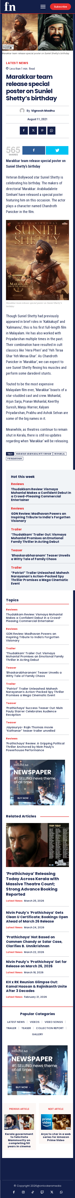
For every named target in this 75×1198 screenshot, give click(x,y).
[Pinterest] (42, 131)
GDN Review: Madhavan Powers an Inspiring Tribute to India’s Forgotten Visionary (40, 517)
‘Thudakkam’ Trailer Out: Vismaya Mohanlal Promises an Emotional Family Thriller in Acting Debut (38, 538)
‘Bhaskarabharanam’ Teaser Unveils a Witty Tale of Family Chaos (40, 557)
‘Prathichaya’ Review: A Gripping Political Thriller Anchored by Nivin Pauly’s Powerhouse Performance (35, 746)
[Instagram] (23, 1192)
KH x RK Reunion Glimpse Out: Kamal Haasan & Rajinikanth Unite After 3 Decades (36, 986)
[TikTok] (33, 1192)
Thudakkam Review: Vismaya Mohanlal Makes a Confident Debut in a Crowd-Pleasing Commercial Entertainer (41, 494)
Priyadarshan (14, 459)
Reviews (17, 483)
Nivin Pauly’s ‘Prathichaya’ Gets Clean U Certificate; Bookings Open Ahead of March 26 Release (37, 917)
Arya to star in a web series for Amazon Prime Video (56, 1137)
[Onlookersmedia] (10, 6)
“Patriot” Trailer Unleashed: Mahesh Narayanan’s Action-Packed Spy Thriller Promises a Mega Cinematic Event (40, 578)
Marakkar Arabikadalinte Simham (33, 454)
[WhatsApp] (51, 131)
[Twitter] (33, 131)
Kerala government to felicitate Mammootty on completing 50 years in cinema (19, 1140)
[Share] (33, 150)
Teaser (16, 550)
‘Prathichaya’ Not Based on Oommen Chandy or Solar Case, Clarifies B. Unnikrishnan (34, 941)
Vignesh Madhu (43, 110)
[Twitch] (42, 1192)
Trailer (16, 529)
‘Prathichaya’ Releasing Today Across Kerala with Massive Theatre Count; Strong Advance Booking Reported (32, 884)
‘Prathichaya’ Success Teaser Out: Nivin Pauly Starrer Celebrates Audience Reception (34, 711)
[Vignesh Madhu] (23, 110)
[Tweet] (57, 150)
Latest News (17, 63)
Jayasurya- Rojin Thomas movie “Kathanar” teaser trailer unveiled (30, 729)
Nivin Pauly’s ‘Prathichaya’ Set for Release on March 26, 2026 (36, 964)
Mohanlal (59, 454)
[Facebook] (24, 131)
